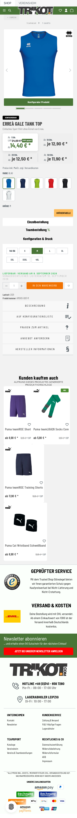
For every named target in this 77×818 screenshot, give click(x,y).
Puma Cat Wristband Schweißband (25, 545)
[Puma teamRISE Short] (18, 406)
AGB (44, 757)
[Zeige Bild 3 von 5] (38, 108)
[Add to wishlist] (29, 424)
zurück (13, 17)
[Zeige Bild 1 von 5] (20, 108)
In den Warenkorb (45, 285)
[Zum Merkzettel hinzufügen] (68, 285)
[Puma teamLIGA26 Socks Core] (51, 406)
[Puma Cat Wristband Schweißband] (25, 522)
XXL (12, 259)
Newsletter (12, 724)
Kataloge (11, 744)
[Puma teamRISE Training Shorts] (24, 464)
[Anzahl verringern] (6, 285)
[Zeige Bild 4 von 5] (47, 108)
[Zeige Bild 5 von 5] (56, 108)
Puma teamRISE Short (18, 429)
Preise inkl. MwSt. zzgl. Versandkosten (20, 167)
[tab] (38, 238)
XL (62, 251)
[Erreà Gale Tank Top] (38, 63)
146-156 (12, 251)
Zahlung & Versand (50, 720)
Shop (7, 3)
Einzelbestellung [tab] (37, 222)
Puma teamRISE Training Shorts (24, 487)
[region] (38, 69)
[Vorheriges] (7, 70)
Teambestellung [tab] (38, 230)
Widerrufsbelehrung (51, 748)
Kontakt (10, 720)
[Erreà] (68, 33)
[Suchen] (10, 10)
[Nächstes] (70, 70)
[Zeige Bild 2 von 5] (29, 108)
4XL (37, 259)
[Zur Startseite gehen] (36, 11)
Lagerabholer (48, 728)
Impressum (47, 761)
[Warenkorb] (72, 10)
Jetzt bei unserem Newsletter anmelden (39, 651)
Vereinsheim (27, 3)
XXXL (25, 259)
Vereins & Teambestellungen (19, 753)
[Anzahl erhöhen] (21, 285)
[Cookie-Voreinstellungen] (11, 806)
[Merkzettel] (61, 10)
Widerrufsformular (50, 753)
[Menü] (5, 10)
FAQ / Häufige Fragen (51, 724)
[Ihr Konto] (66, 10)
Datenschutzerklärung (52, 744)
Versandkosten (56, 773)
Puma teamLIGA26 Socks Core (51, 429)
